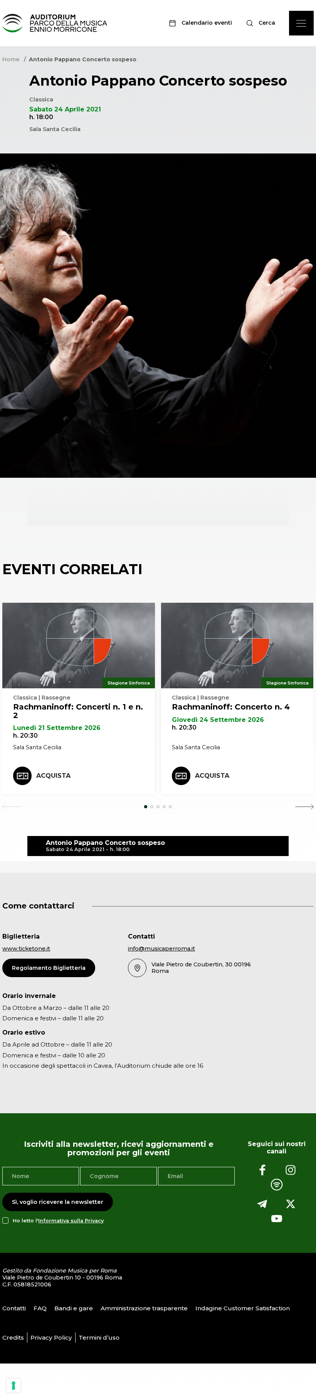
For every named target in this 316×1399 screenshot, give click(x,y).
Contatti (14, 1308)
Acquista (53, 775)
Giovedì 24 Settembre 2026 (218, 719)
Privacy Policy (51, 1337)
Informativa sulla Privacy (71, 1221)
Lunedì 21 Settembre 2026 (57, 728)
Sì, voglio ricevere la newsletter (57, 1201)
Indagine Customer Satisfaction (242, 1308)
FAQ (40, 1308)
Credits (13, 1337)
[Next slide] (304, 807)
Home (10, 59)
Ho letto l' (58, 1221)
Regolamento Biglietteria (49, 967)
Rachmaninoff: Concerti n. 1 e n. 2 (78, 711)
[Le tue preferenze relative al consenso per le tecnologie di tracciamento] (13, 1385)
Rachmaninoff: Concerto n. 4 (231, 706)
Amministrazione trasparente (144, 1308)
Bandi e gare (73, 1308)
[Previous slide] (11, 807)
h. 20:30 (25, 735)
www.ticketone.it (26, 948)
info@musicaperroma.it (161, 948)
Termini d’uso (99, 1337)
